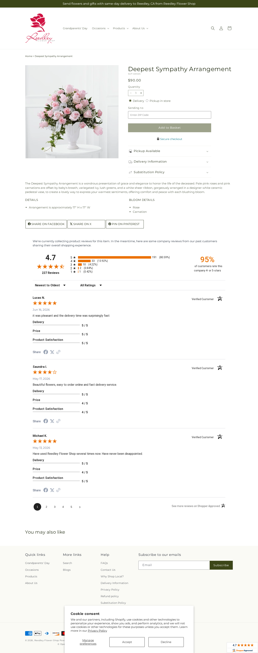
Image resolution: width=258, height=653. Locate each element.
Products (31, 576)
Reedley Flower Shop (47, 640)
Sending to (141, 108)
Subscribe (221, 565)
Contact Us (108, 570)
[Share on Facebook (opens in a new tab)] (45, 352)
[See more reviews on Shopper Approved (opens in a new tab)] (58, 352)
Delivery (139, 101)
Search (67, 563)
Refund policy (110, 596)
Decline (166, 642)
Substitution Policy (113, 603)
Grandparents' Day (37, 563)
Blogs (67, 570)
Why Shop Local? (112, 576)
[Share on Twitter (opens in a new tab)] (52, 352)
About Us (31, 583)
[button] (100, 28)
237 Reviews (55, 273)
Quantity (134, 86)
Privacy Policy (97, 630)
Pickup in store (160, 101)
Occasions (32, 570)
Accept (127, 642)
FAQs (104, 563)
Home (28, 56)
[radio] (129, 257)
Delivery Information (114, 583)
